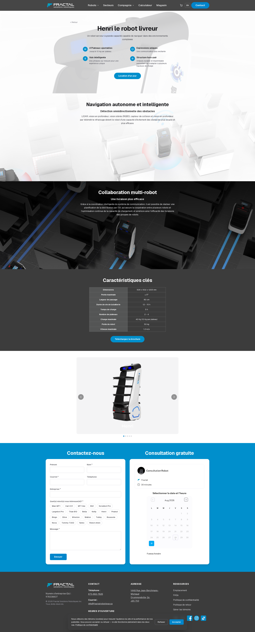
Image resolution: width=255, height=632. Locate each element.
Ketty (94, 511)
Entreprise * (55, 489)
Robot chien (94, 523)
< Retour (74, 22)
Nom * (89, 464)
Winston (76, 517)
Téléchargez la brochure (127, 339)
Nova (54, 523)
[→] (174, 397)
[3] (127, 436)
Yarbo (81, 523)
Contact (200, 5)
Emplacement (180, 590)
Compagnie (124, 5)
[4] (129, 436)
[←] (81, 397)
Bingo (54, 517)
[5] (131, 436)
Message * (55, 529)
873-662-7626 (95, 594)
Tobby (99, 517)
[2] (125, 436)
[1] (123, 436)
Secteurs (108, 5)
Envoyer (58, 556)
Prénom (53, 464)
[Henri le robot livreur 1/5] (127, 395)
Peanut (114, 511)
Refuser (161, 622)
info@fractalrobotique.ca (100, 603)
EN (187, 5)
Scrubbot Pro (105, 506)
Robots (92, 5)
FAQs (175, 595)
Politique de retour (182, 604)
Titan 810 (73, 511)
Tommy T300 (68, 523)
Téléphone (92, 477)
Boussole (111, 517)
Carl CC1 (69, 506)
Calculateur (145, 5)
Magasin (161, 5)
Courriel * (54, 477)
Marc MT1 (56, 506)
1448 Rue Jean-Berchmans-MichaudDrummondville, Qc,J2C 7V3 (144, 595)
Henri (103, 511)
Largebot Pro (58, 511)
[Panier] (181, 5)
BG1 (92, 506)
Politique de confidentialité (86, 625)
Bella (84, 511)
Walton (88, 517)
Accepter (176, 622)
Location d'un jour (127, 75)
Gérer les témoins (182, 609)
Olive (64, 517)
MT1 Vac (81, 506)
